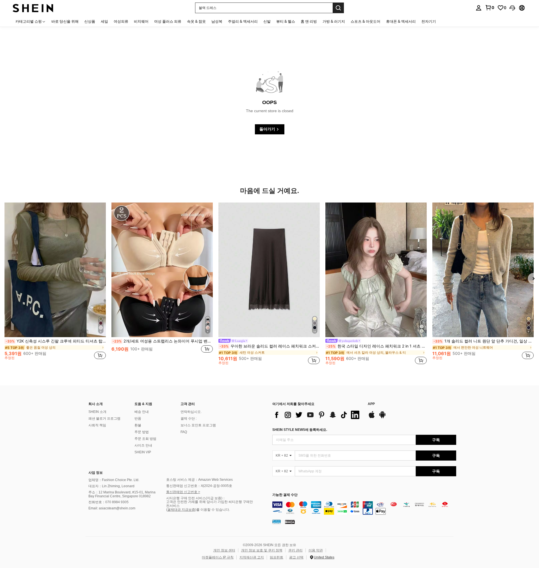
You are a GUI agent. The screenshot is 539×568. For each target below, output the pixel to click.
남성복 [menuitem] (216, 21)
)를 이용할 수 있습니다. (212, 510)
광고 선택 (296, 557)
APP (371, 404)
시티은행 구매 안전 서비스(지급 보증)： (196, 498)
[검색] (338, 8)
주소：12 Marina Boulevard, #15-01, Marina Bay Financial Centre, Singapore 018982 (122, 494)
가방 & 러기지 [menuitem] (334, 21)
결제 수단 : (189, 418)
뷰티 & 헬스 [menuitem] (285, 21)
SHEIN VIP (142, 452)
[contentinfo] (364, 508)
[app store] (372, 417)
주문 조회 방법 (145, 439)
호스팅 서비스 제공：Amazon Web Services (199, 480)
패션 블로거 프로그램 (104, 418)
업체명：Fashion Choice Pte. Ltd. (113, 480)
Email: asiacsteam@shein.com (111, 508)
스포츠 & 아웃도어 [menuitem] (365, 21)
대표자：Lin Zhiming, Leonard (111, 486)
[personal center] (478, 7)
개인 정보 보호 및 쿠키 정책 (261, 550)
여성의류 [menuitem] (121, 21)
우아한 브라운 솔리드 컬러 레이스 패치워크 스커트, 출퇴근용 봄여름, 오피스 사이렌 (270, 346)
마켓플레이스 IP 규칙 (218, 557)
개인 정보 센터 (224, 550)
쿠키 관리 (295, 550)
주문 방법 (141, 432)
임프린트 (276, 557)
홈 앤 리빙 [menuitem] (309, 21)
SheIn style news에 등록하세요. (299, 430)
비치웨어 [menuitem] (141, 21)
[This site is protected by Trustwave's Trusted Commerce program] (276, 521)
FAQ (184, 432)
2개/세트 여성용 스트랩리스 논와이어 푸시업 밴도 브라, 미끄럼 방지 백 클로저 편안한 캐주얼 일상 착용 (163, 341)
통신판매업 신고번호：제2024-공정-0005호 (199, 486)
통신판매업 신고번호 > (183, 492)
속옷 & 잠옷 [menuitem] (196, 21)
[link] (489, 7)
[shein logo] (33, 8)
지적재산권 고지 (251, 557)
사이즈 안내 (143, 445)
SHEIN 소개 (97, 412)
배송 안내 (141, 412)
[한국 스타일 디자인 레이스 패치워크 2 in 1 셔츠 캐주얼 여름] (376, 270)
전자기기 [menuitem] (428, 21)
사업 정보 (95, 473)
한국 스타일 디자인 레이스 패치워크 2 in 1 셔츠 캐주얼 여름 (376, 346)
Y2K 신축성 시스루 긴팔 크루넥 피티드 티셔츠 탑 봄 (56, 341)
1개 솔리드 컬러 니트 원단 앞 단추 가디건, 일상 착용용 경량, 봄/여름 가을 (483, 341)
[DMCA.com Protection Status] (290, 521)
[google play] (382, 417)
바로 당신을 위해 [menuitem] (65, 21)
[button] (512, 7)
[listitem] (55, 284)
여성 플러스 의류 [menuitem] (167, 21)
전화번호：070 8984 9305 (108, 502)
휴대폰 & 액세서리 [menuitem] (401, 21)
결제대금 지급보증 (181, 510)
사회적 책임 (97, 425)
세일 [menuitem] (104, 21)
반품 (137, 418)
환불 (137, 425)
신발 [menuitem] (267, 21)
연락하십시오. (191, 412)
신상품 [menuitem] (89, 21)
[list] (317, 415)
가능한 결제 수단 (285, 495)
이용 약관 (316, 550)
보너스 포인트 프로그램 (198, 425)
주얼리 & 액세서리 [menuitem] (243, 21)
